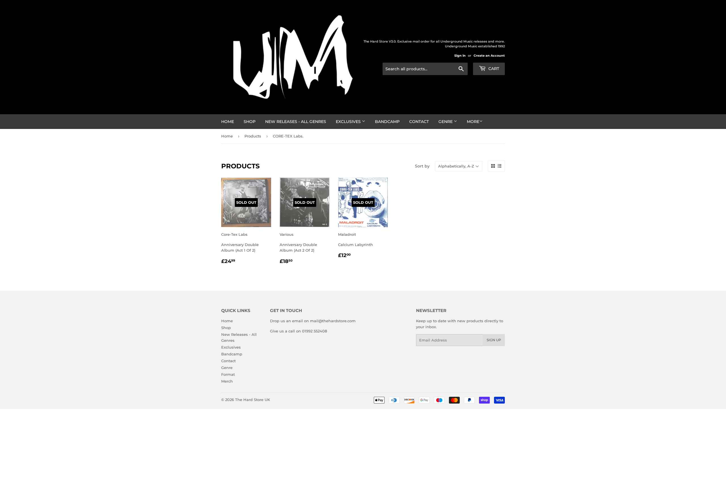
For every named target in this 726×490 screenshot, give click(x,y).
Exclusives (349, 121)
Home (227, 121)
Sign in (460, 56)
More (473, 121)
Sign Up (494, 340)
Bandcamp (387, 121)
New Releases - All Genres (295, 121)
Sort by (422, 166)
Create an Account (489, 56)
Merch (227, 381)
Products (252, 136)
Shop (250, 121)
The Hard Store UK (252, 399)
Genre (446, 121)
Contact (419, 121)
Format (228, 374)
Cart (493, 68)
